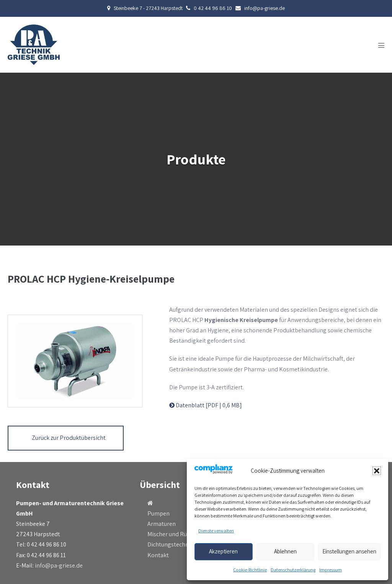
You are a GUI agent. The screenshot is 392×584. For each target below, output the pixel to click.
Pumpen (158, 513)
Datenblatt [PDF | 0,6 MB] (208, 405)
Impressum (330, 570)
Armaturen (161, 524)
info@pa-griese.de (59, 565)
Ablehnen (285, 551)
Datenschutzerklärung (293, 570)
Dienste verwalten (216, 531)
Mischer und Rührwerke (177, 534)
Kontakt (158, 555)
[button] (377, 471)
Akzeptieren (223, 551)
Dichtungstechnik (170, 544)
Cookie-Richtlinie (250, 570)
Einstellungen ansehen (349, 551)
